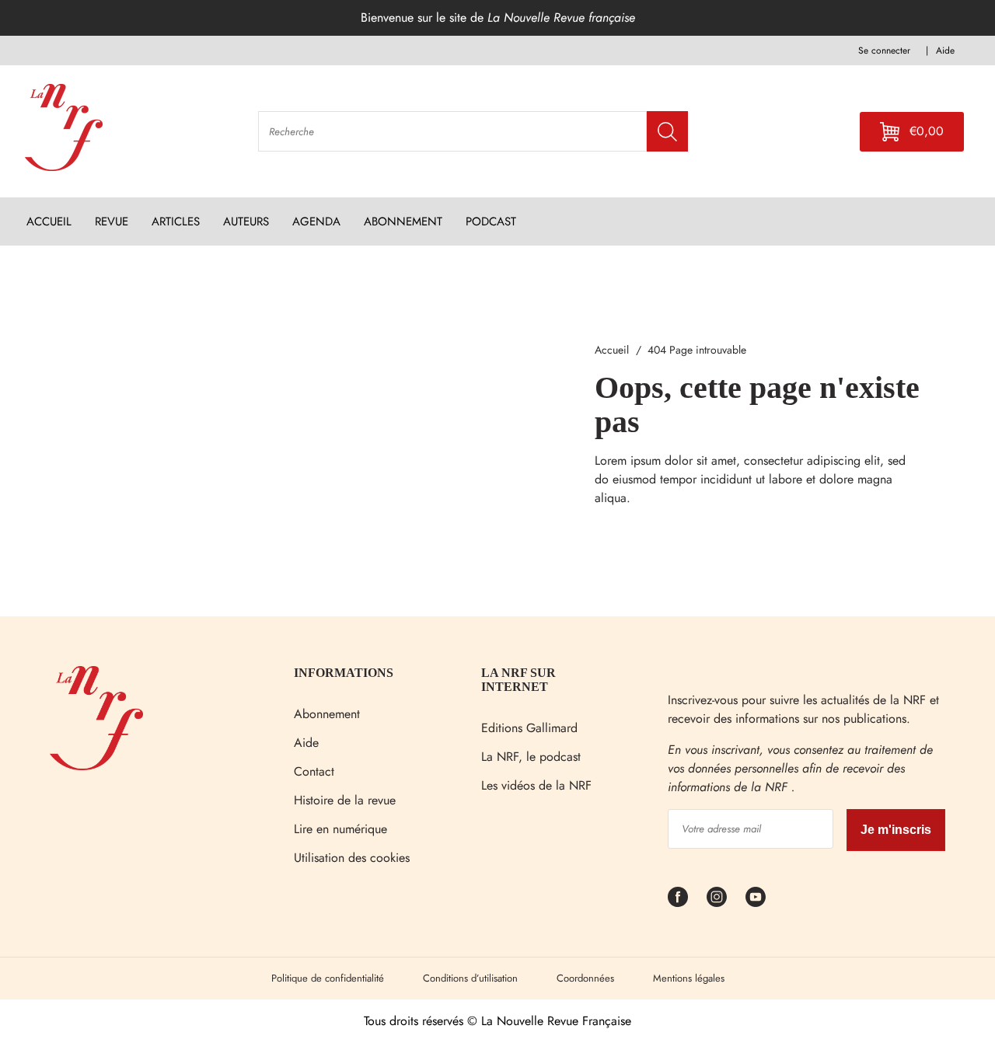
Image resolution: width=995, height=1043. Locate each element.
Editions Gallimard (529, 728)
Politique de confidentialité (327, 978)
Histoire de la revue (345, 800)
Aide (306, 743)
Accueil (612, 350)
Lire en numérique (340, 829)
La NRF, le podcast (531, 757)
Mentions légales (688, 978)
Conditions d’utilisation (470, 978)
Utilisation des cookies (352, 858)
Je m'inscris (896, 829)
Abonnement (327, 714)
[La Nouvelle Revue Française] (96, 766)
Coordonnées (585, 978)
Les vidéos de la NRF (536, 785)
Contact (314, 771)
